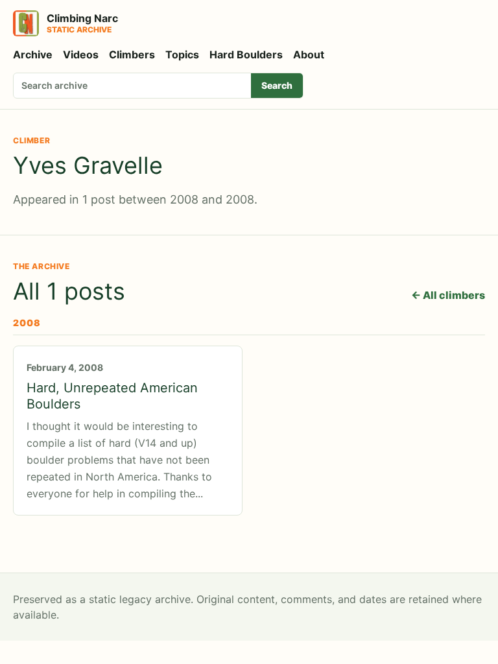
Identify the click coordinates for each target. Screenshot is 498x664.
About (308, 54)
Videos (81, 54)
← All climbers (448, 295)
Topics (182, 54)
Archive (33, 54)
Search (276, 85)
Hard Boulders (246, 54)
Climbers (132, 54)
